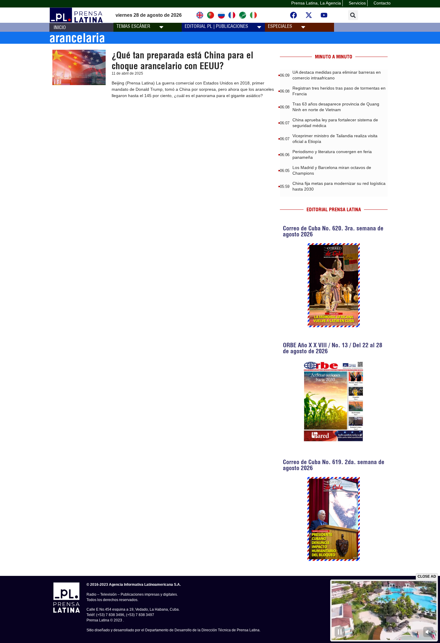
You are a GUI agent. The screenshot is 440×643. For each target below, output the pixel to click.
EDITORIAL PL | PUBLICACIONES (216, 26)
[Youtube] (324, 15)
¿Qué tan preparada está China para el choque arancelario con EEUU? (182, 60)
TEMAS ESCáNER (133, 26)
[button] (353, 15)
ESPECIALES (280, 26)
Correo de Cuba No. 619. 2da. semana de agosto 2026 (333, 465)
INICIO (60, 27)
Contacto (382, 3)
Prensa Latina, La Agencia (316, 3)
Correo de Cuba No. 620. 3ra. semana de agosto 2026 (333, 231)
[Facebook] (294, 15)
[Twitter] (309, 15)
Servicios (357, 3)
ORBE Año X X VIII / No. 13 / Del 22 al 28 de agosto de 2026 (332, 348)
